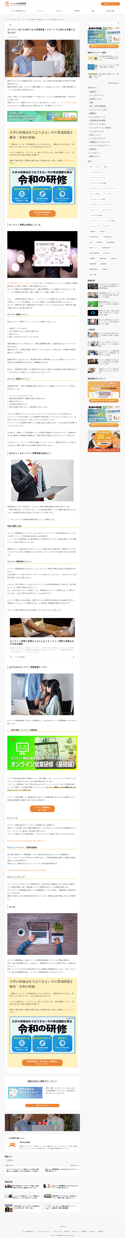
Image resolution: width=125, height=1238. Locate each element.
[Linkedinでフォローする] (50, 1123)
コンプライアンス (97, 95)
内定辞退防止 (107, 237)
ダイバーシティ (110, 204)
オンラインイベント (111, 188)
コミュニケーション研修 (97, 199)
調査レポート (95, 156)
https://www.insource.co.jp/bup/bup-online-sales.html (25, 841)
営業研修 (10, 1160)
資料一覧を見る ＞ (114, 83)
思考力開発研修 (94, 253)
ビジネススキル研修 (95, 215)
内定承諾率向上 (94, 237)
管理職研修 (92, 264)
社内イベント (95, 135)
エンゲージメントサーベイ (97, 177)
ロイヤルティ (106, 226)
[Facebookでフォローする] (34, 1123)
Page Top (62, 1226)
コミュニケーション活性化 (100, 128)
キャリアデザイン (109, 194)
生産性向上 (113, 258)
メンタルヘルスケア (97, 138)
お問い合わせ (68, 160)
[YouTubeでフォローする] (45, 1123)
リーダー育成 (110, 221)
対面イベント (93, 247)
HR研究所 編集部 (24, 1142)
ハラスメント (93, 210)
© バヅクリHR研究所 (56, 1235)
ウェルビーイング (97, 131)
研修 (10, 25)
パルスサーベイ (107, 210)
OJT (98, 167)
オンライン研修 (94, 194)
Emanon (72, 1235)
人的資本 (102, 231)
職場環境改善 (93, 269)
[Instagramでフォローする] (39, 1123)
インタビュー (95, 153)
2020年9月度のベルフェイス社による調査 (22, 283)
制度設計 (93, 92)
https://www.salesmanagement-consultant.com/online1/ (26, 870)
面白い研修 (92, 274)
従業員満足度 (106, 247)
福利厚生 (93, 149)
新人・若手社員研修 (97, 106)
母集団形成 (102, 258)
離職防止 (93, 113)
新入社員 (106, 253)
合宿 (90, 242)
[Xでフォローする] (29, 1123)
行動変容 (105, 269)
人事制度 (92, 231)
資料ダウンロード (110, 4)
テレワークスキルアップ (99, 146)
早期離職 (92, 258)
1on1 (91, 167)
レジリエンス (93, 226)
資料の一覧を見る (42, 1105)
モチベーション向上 (97, 124)
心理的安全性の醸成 (97, 120)
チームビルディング (97, 117)
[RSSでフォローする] (55, 1123)
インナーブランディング (97, 172)
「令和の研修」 (29, 152)
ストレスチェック (95, 204)
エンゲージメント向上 (98, 110)
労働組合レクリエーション (100, 142)
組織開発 (103, 264)
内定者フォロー (96, 99)
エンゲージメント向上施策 (97, 183)
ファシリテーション (95, 221)
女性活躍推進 (110, 242)
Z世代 (106, 167)
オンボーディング (95, 188)
